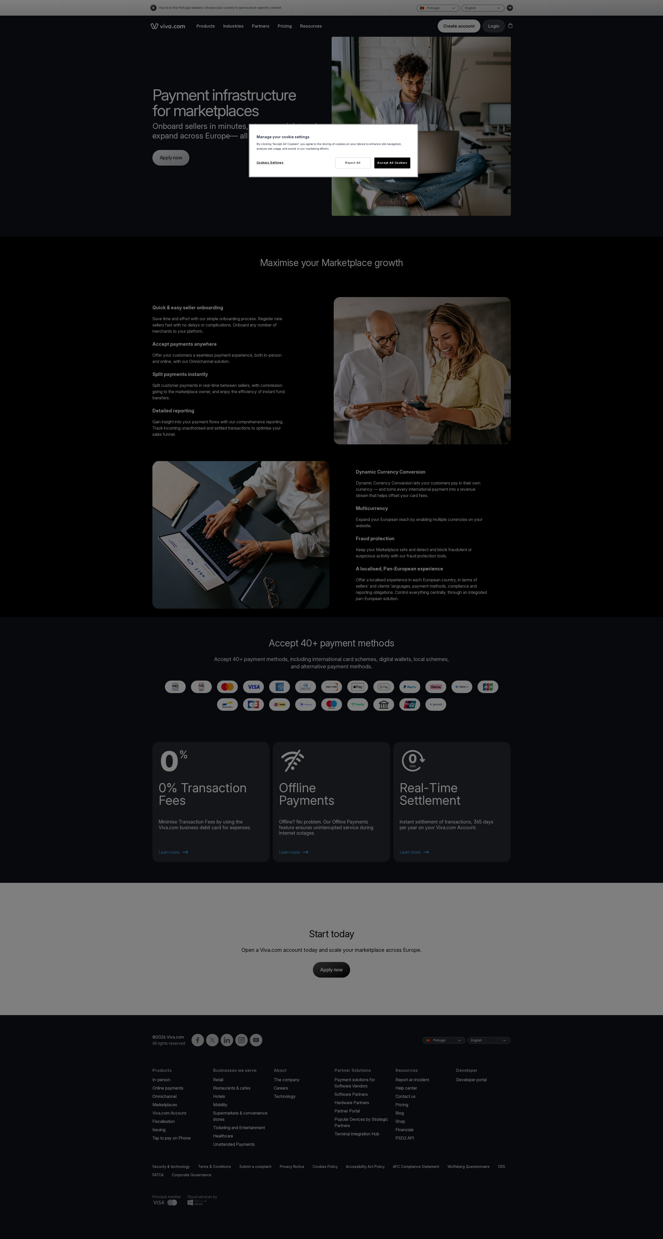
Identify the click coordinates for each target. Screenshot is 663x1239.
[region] (333, 150)
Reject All (353, 163)
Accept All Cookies (392, 163)
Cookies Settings (270, 162)
